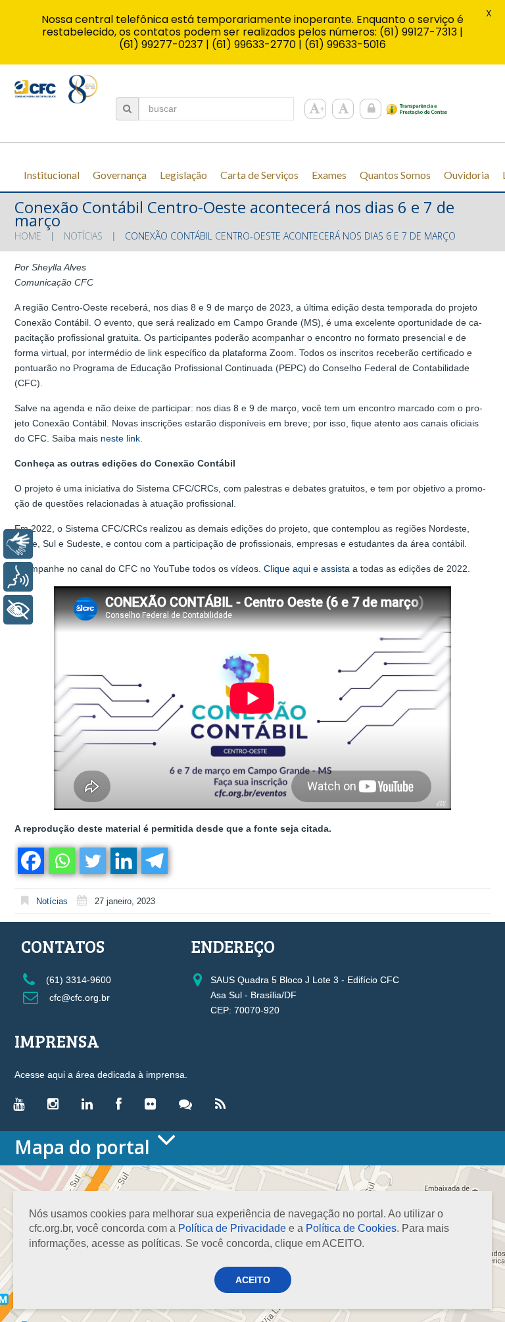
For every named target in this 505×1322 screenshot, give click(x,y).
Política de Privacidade (232, 1228)
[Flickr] (153, 1103)
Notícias (83, 236)
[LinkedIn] (90, 1103)
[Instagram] (56, 1103)
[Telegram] (153, 861)
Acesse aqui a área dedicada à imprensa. (100, 1074)
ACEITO (252, 1280)
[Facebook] (30, 861)
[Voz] (18, 577)
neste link (120, 438)
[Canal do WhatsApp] (189, 1103)
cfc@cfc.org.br (78, 997)
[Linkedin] (122, 861)
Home (27, 236)
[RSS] (223, 1103)
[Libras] (18, 544)
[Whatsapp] (61, 861)
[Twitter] (92, 861)
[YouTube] (22, 1103)
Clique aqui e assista (307, 568)
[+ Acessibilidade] (18, 609)
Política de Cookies (351, 1228)
